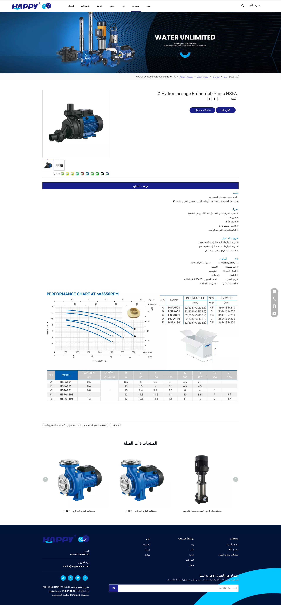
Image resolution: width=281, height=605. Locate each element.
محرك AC (234, 549)
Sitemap (75, 595)
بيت (148, 6)
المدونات (85, 6)
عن (123, 6)
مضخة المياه (233, 544)
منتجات (135, 6)
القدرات (146, 544)
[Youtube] (63, 578)
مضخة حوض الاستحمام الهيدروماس (61, 425)
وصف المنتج (140, 186)
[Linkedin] (77, 578)
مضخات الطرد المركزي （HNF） (78, 511)
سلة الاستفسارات (202, 110)
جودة (147, 549)
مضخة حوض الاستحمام (95, 425)
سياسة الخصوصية (61, 595)
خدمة (99, 6)
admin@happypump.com (76, 566)
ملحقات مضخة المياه (228, 554)
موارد (147, 554)
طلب (111, 6)
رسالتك (224, 110)
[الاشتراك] (113, 588)
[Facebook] (85, 578)
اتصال (71, 6)
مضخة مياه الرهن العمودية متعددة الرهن (202, 511)
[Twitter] (70, 578)
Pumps (115, 425)
